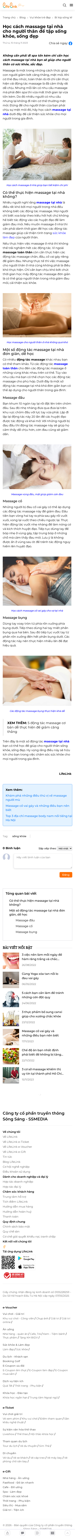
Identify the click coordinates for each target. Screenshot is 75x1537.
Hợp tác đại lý (12, 1186)
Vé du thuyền (29, 1446)
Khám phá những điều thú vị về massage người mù (36, 798)
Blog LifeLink (11, 1162)
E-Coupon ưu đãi (13, 1365)
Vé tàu (7, 1457)
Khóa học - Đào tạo (15, 1393)
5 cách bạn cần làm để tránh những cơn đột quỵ (43, 995)
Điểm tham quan (51, 1418)
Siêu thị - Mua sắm (15, 1505)
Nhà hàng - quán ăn (15, 1334)
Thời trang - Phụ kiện (28, 1385)
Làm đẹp (9, 1349)
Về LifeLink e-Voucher (17, 1146)
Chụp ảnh (42, 1318)
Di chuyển (9, 1453)
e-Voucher (10, 1307)
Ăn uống (8, 1329)
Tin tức (7, 1156)
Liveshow (9, 1434)
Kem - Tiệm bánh (54, 1334)
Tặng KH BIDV (29, 1337)
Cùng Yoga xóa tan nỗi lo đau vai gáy (40, 976)
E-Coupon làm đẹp (41, 1370)
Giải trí (55, 1318)
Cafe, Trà (36, 1334)
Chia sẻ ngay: (59, 43)
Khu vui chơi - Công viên (19, 1318)
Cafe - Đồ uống (12, 1487)
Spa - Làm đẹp (12, 1491)
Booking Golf (11, 1361)
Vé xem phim (11, 1418)
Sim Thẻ (44, 1446)
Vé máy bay (55, 1457)
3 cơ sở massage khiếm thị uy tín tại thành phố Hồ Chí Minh (42, 1072)
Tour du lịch (10, 1446)
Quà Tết (8, 1385)
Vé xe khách (21, 1457)
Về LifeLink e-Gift (14, 1152)
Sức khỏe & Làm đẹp (16, 1344)
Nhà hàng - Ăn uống (16, 1478)
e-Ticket (8, 1407)
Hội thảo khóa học (42, 1434)
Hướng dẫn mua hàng (18, 1206)
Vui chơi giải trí (12, 1414)
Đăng (66, 874)
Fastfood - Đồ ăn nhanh (18, 1482)
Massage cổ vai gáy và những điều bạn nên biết (37, 808)
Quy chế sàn (11, 1231)
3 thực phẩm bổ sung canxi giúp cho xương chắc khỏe (42, 1014)
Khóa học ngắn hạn (15, 1397)
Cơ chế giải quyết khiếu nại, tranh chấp (29, 1236)
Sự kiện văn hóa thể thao (19, 1429)
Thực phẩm (10, 1337)
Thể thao (23, 1434)
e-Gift (7, 1471)
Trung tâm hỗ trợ (14, 1196)
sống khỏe (19, 836)
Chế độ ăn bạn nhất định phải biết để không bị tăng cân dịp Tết (41, 1052)
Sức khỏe (22, 1349)
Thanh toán (10, 1216)
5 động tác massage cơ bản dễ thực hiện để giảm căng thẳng (36, 727)
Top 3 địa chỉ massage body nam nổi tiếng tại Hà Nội (39, 818)
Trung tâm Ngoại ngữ (44, 1397)
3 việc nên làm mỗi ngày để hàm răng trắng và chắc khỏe (42, 957)
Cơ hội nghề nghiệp (16, 1166)
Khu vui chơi (30, 1418)
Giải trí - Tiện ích (13, 1510)
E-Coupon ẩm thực (15, 1370)
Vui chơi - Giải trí (13, 1314)
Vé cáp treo (38, 1457)
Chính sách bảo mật (16, 1226)
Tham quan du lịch (15, 1441)
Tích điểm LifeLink (15, 1201)
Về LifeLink (10, 1136)
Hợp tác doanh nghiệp (18, 1181)
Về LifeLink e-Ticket (16, 1142)
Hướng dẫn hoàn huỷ (17, 1211)
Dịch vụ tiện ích (13, 1381)
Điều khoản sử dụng (16, 1171)
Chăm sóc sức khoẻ (15, 1496)
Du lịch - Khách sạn (15, 1356)
